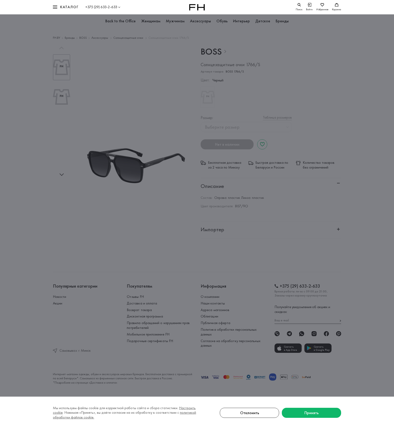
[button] (65, 7)
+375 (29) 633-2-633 (101, 7)
